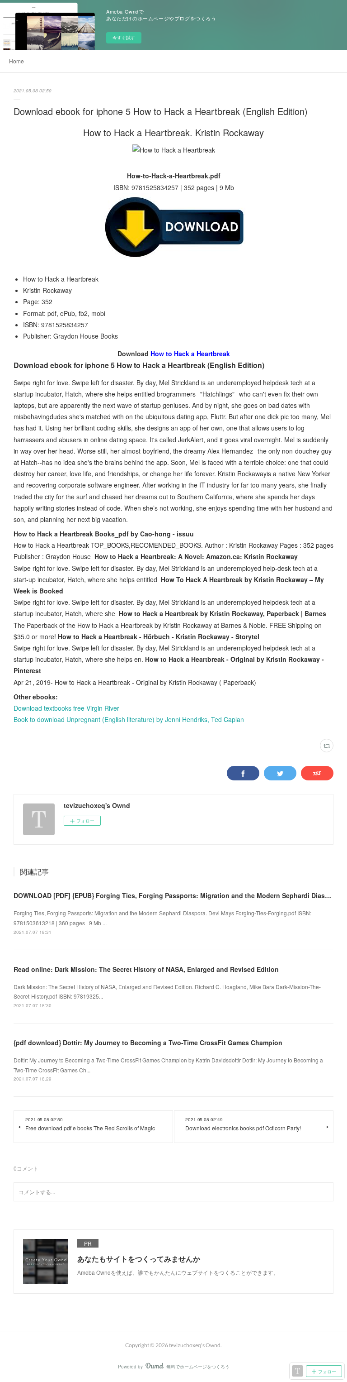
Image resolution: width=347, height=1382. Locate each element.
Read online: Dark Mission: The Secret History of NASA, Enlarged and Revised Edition (146, 969)
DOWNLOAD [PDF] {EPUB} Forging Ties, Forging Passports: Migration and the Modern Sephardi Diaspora (176, 895)
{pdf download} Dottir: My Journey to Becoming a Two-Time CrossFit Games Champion (148, 1042)
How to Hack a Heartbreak (190, 353)
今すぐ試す (124, 37)
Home (16, 61)
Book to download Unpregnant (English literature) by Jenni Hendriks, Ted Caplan (129, 719)
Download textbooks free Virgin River (66, 708)
